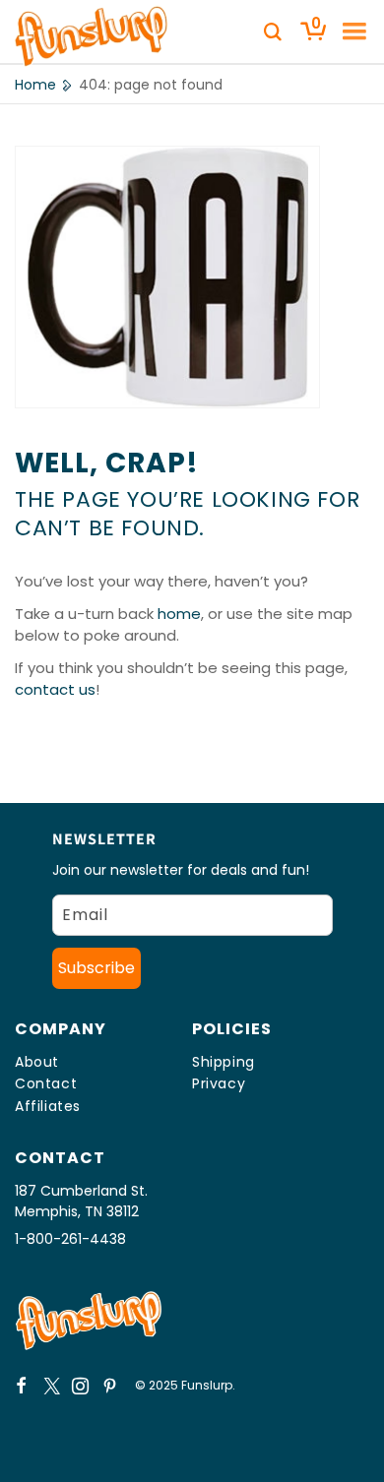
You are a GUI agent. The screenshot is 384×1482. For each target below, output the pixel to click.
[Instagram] (81, 1385)
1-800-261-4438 (70, 1239)
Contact (46, 1083)
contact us (55, 689)
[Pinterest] (110, 1385)
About (37, 1062)
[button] (347, 31)
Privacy (218, 1083)
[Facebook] (21, 1385)
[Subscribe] (96, 968)
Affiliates (48, 1106)
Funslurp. (208, 1385)
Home (35, 84)
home (179, 613)
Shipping (223, 1062)
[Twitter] (51, 1385)
